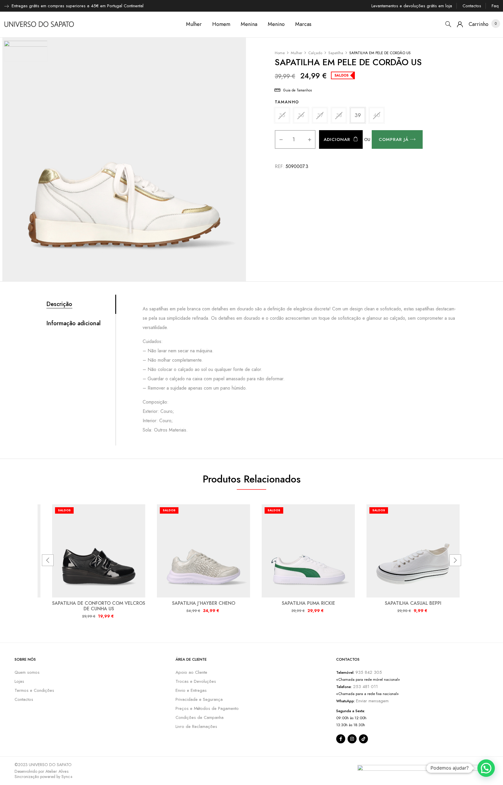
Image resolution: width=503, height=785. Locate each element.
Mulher (296, 53)
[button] (478, 24)
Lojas (19, 681)
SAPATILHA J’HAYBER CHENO (203, 603)
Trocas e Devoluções (196, 681)
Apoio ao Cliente (191, 672)
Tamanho (287, 102)
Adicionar (337, 139)
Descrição (59, 304)
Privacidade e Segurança (199, 699)
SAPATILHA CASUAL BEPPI (413, 603)
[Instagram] (352, 738)
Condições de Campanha (200, 717)
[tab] (80, 304)
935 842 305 (368, 672)
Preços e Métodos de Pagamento (207, 708)
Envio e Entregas (191, 690)
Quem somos (27, 672)
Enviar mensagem (372, 701)
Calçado (315, 53)
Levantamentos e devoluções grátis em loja (411, 6)
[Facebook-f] (340, 738)
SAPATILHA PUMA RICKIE (308, 603)
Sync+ (67, 776)
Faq (495, 6)
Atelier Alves (57, 771)
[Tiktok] (363, 738)
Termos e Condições (34, 690)
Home (280, 53)
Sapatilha (335, 53)
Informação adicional (73, 323)
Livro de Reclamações (196, 726)
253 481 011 (365, 686)
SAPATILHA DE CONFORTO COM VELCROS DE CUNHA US (98, 606)
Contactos (472, 6)
